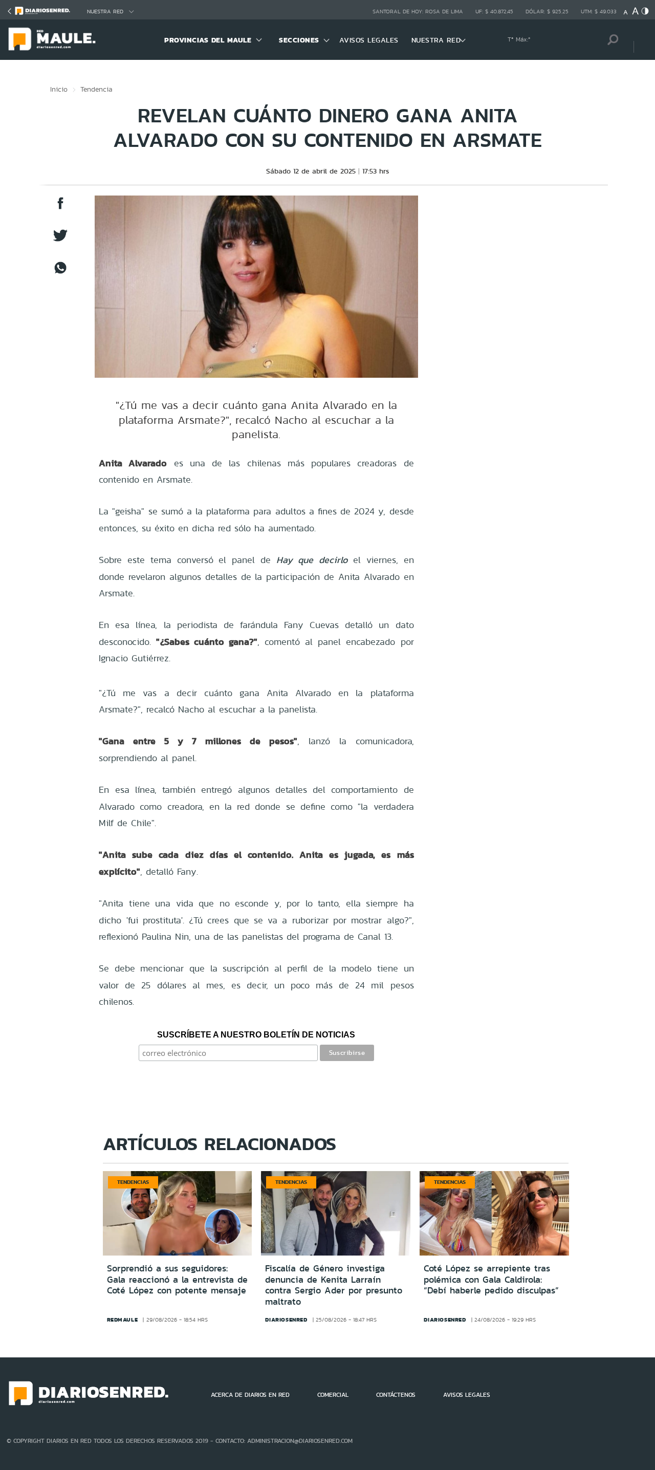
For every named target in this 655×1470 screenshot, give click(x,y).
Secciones (299, 40)
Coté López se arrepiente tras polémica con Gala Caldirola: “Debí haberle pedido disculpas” (491, 1279)
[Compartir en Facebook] (60, 208)
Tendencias (133, 1182)
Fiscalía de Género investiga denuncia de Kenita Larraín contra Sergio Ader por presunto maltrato (333, 1285)
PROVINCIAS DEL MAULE (207, 40)
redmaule (122, 1319)
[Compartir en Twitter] (60, 240)
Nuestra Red (105, 11)
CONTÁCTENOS (396, 1394)
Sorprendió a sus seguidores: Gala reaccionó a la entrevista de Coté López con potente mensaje (177, 1279)
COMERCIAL (332, 1394)
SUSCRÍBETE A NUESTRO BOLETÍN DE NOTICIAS (256, 1034)
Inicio (59, 89)
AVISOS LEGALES (369, 40)
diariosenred (286, 1319)
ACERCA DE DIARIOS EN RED (250, 1394)
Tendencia (96, 89)
